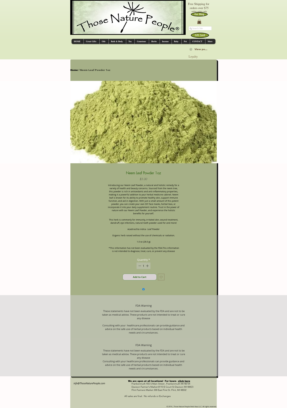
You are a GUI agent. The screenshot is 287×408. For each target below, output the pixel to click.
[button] (199, 21)
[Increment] (147, 266)
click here (184, 381)
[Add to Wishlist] (161, 277)
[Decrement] (139, 266)
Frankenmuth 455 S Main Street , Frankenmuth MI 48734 (157, 383)
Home (74, 70)
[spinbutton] (143, 266)
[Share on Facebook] (143, 289)
